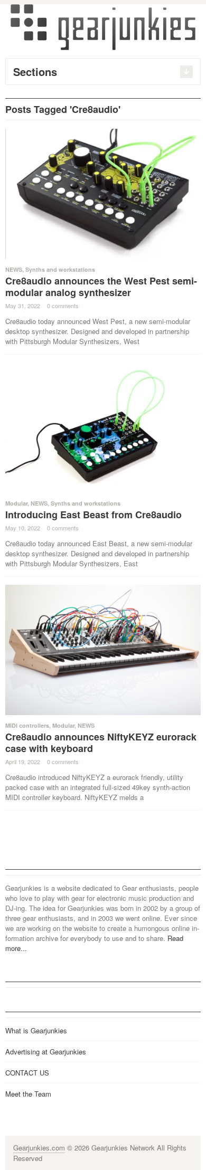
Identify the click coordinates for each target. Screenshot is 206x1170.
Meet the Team (28, 1094)
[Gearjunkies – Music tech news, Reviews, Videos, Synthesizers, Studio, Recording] (103, 26)
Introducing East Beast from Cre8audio (93, 514)
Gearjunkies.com (39, 1148)
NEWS (13, 269)
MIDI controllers (27, 725)
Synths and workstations (60, 269)
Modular (16, 503)
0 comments (63, 305)
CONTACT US (27, 1073)
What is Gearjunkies (36, 1030)
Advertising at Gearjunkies (45, 1052)
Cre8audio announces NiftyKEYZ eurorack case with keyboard (100, 742)
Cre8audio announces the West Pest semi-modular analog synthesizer (101, 286)
